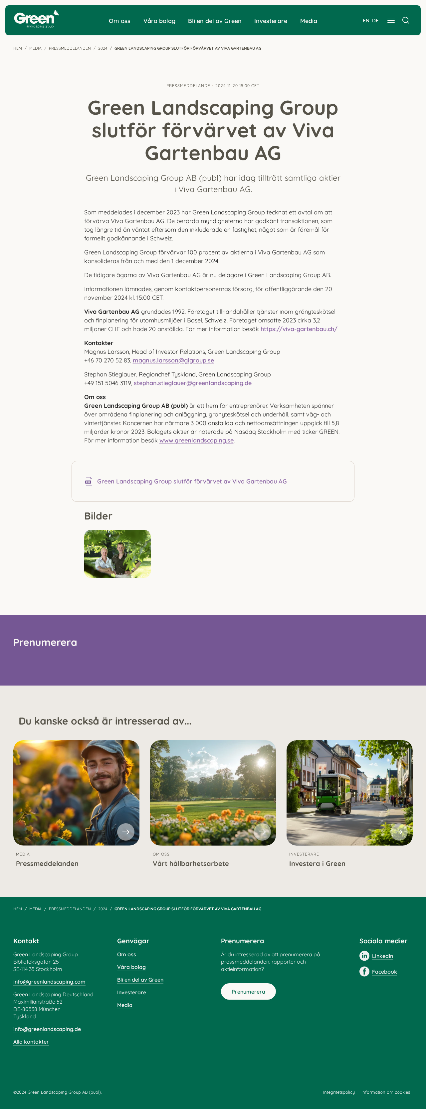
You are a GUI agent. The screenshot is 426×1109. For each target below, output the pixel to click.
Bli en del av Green (215, 21)
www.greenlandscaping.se (196, 440)
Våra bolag (159, 21)
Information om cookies (385, 1092)
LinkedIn (382, 956)
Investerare (270, 21)
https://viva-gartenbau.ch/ (299, 329)
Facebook (384, 971)
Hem (17, 48)
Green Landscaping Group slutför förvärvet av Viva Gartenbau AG (192, 481)
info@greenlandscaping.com (49, 981)
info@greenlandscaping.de (47, 1029)
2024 (102, 48)
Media (308, 21)
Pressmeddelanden (70, 48)
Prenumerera (248, 991)
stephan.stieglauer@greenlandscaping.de (193, 383)
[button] (391, 20)
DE (375, 20)
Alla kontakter (31, 1041)
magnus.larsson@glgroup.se (173, 360)
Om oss (119, 21)
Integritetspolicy (339, 1092)
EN (366, 20)
